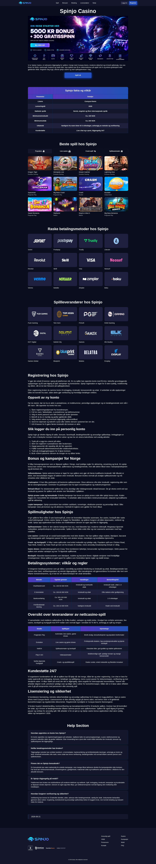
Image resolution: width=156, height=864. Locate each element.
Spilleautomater (114, 151)
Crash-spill (89, 151)
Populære (38, 151)
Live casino (64, 151)
